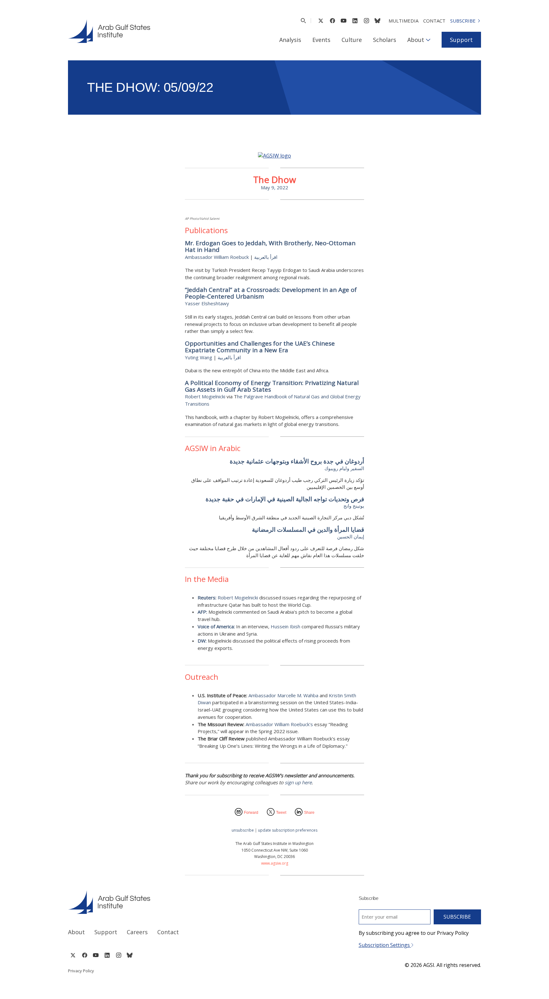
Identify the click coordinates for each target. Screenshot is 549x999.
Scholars (384, 40)
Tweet (281, 812)
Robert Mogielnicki (205, 396)
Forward (251, 812)
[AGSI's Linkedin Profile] (355, 20)
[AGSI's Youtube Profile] (344, 20)
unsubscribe (243, 830)
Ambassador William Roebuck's (279, 724)
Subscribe (463, 20)
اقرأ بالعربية (265, 257)
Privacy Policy (81, 971)
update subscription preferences (287, 830)
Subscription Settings (385, 945)
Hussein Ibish (285, 626)
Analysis (290, 40)
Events (321, 40)
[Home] (165, 902)
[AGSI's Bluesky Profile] (377, 21)
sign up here (298, 782)
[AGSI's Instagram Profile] (366, 20)
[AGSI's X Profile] (321, 20)
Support (461, 40)
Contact (434, 20)
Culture (352, 40)
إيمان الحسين (350, 536)
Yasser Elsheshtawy (207, 303)
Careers (137, 932)
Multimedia (403, 20)
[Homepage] (109, 31)
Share (309, 812)
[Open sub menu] (428, 40)
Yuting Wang (198, 357)
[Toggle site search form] (303, 20)
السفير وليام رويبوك (344, 468)
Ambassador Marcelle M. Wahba (283, 695)
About (415, 40)
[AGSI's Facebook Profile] (332, 20)
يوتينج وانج (353, 506)
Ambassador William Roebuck (217, 257)
